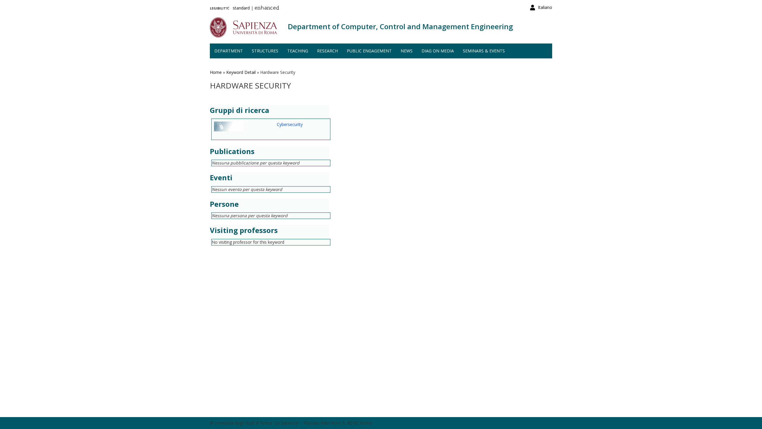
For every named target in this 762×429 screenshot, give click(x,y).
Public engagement (369, 51)
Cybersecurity (290, 124)
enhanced (266, 8)
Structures (265, 51)
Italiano (545, 7)
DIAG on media (437, 51)
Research (327, 51)
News (407, 51)
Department (228, 51)
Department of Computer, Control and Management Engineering (400, 26)
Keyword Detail (241, 72)
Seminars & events (484, 51)
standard (241, 8)
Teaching (297, 51)
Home (216, 72)
